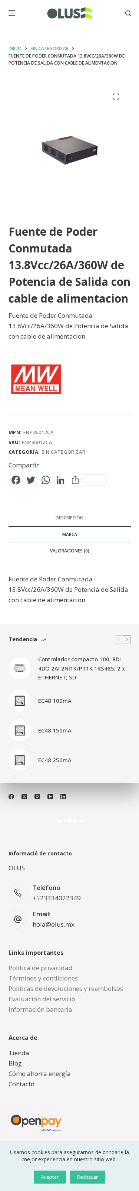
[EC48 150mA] (20, 730)
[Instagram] (37, 796)
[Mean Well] (36, 379)
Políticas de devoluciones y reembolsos (66, 988)
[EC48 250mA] (20, 760)
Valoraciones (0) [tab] (69, 551)
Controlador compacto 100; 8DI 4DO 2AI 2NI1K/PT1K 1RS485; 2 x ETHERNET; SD (81, 668)
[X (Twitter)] (24, 796)
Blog (15, 1063)
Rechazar (87, 1177)
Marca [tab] (69, 534)
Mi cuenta (69, 821)
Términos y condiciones (43, 978)
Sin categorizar (64, 451)
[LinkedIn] (63, 796)
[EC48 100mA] (20, 700)
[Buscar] (128, 13)
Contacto (21, 1084)
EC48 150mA (55, 730)
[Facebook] (11, 796)
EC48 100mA (55, 700)
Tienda (19, 1052)
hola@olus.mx (54, 924)
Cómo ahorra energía (40, 1073)
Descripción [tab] (69, 518)
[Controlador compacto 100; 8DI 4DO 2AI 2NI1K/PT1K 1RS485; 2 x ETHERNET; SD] (20, 668)
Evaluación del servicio (42, 999)
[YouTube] (50, 796)
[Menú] (12, 13)
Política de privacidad (41, 967)
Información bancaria (40, 1009)
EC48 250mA (55, 760)
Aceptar (50, 1177)
